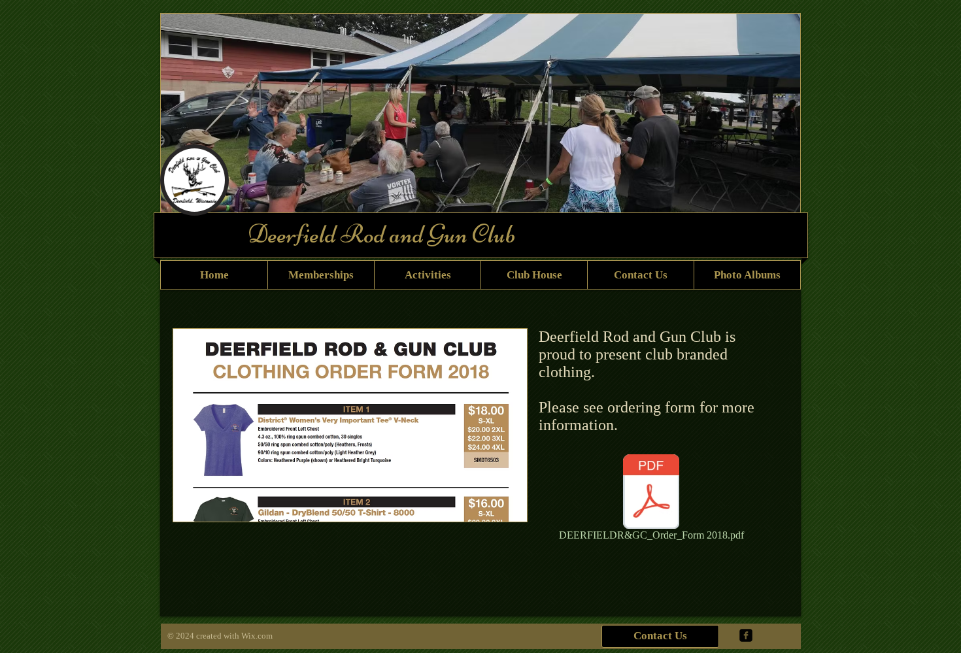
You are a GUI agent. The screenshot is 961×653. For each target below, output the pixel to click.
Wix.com (257, 636)
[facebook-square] (745, 635)
